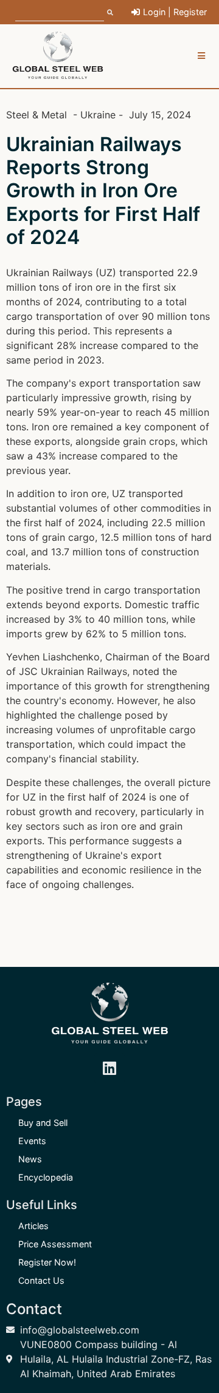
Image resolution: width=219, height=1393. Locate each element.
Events (32, 1141)
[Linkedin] (109, 1068)
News (30, 1159)
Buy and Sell (43, 1122)
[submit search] (110, 12)
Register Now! (47, 1262)
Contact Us (41, 1280)
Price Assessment (55, 1244)
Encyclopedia (45, 1177)
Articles (33, 1226)
